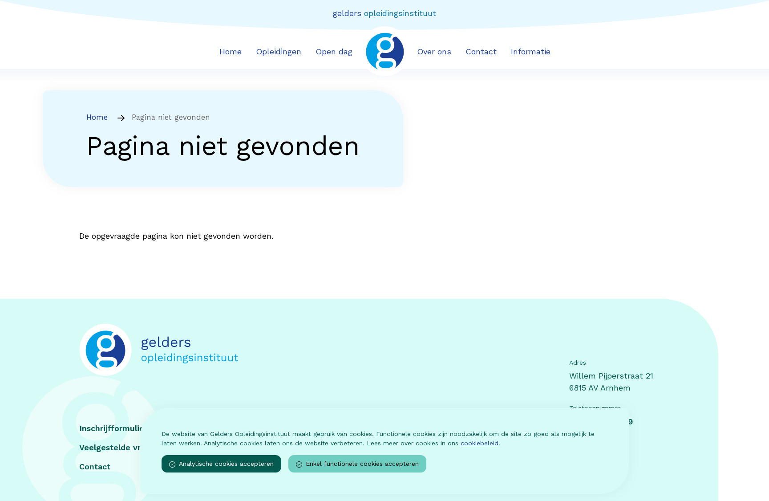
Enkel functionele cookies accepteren (362, 463)
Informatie (530, 51)
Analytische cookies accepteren (226, 463)
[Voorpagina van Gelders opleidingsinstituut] (385, 50)
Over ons (434, 51)
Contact (481, 51)
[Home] (235, 350)
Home (230, 51)
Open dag (334, 51)
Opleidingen (278, 51)
